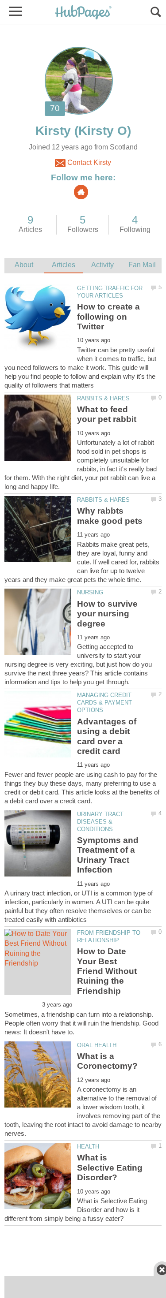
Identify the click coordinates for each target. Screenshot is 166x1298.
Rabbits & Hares (103, 398)
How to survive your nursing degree (107, 613)
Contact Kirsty (88, 162)
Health (88, 1146)
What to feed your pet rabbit (106, 414)
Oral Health (96, 1045)
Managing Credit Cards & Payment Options (104, 702)
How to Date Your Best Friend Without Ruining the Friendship (107, 971)
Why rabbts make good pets (110, 515)
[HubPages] (83, 13)
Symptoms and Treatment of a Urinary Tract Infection (108, 854)
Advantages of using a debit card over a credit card (106, 736)
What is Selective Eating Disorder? (110, 1167)
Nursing (90, 592)
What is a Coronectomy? (107, 1061)
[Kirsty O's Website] (81, 192)
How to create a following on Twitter (108, 316)
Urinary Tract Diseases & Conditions (100, 821)
